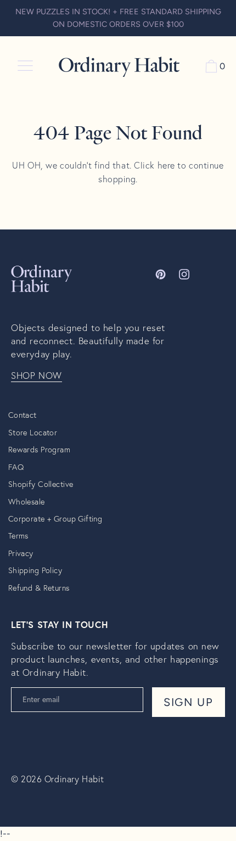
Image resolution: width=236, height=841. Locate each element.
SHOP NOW (36, 375)
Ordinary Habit (74, 778)
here (166, 165)
